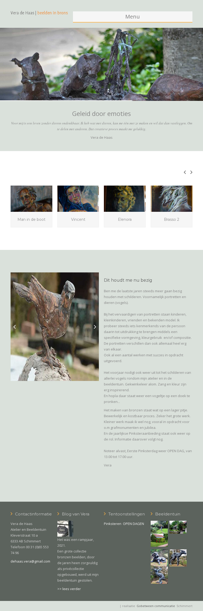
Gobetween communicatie (156, 606)
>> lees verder (69, 588)
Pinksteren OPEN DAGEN (124, 523)
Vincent (78, 219)
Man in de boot (31, 219)
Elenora (125, 219)
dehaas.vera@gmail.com (30, 561)
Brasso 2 (171, 219)
